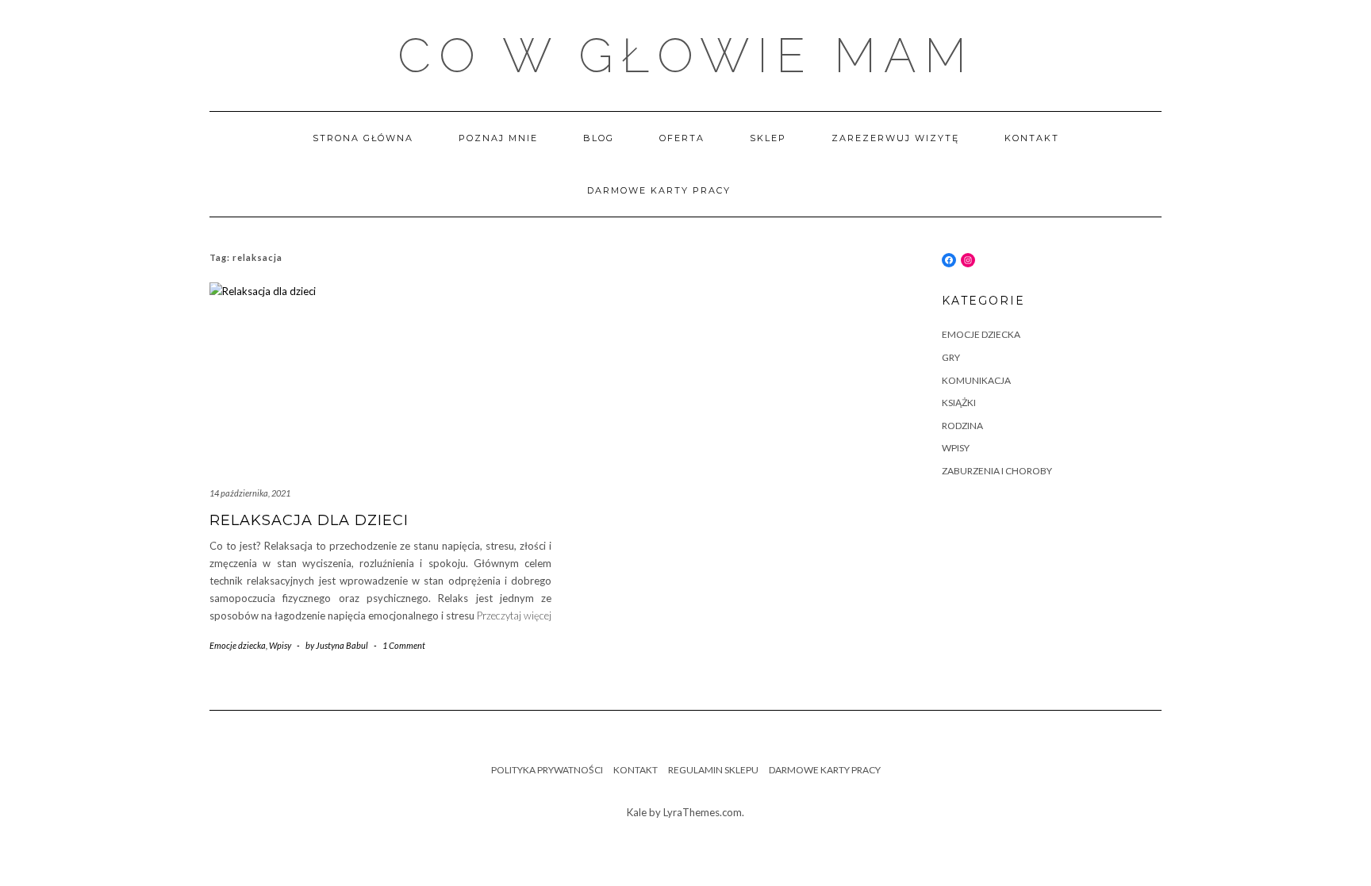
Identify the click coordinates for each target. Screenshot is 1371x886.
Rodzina (962, 425)
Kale (637, 812)
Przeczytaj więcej (514, 615)
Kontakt (1031, 138)
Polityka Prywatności (547, 770)
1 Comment (403, 645)
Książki (959, 402)
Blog (598, 138)
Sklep (768, 138)
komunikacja (976, 380)
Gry (951, 357)
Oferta (682, 138)
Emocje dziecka (237, 645)
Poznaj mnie (498, 138)
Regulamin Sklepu (713, 770)
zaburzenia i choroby (997, 471)
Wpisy (280, 645)
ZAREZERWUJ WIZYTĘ (895, 138)
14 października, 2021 (249, 493)
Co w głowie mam (685, 55)
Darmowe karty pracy (659, 190)
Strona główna (363, 138)
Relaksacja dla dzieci (309, 520)
